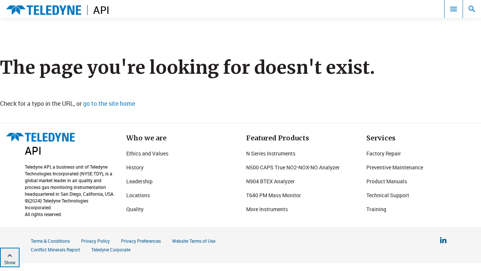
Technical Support (387, 195)
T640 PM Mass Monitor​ (273, 195)
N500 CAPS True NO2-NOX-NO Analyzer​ (293, 167)
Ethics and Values (147, 153)
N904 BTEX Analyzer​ (270, 181)
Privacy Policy (95, 241)
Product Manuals (386, 181)
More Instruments (267, 209)
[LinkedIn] (443, 241)
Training (376, 209)
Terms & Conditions (50, 241)
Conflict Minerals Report (55, 250)
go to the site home (109, 103)
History (135, 167)
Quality (135, 209)
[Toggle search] (472, 9)
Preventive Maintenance (394, 167)
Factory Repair (383, 153)
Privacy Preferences (141, 241)
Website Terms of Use (193, 241)
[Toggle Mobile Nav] (453, 9)
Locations (138, 195)
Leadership (139, 181)
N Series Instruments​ (270, 153)
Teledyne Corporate (110, 250)
